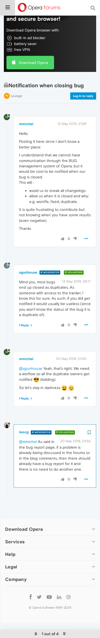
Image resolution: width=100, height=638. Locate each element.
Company (16, 579)
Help (10, 554)
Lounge (16, 96)
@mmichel (28, 441)
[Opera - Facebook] (30, 597)
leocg (23, 432)
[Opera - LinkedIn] (59, 597)
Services (15, 541)
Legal (11, 566)
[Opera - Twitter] (39, 597)
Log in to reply (83, 96)
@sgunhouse (30, 368)
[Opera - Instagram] (68, 597)
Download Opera (33, 62)
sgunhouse (28, 272)
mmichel (26, 124)
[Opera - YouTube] (49, 597)
